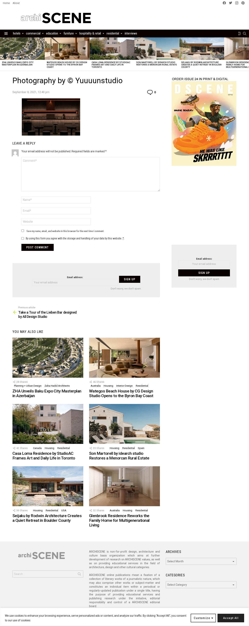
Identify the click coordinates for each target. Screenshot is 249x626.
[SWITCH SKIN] (239, 33)
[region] (124, 617)
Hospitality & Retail (90, 33)
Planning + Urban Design (27, 385)
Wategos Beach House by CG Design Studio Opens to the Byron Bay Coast (67, 64)
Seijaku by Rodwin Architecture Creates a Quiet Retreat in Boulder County (201, 64)
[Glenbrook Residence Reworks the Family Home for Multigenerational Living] (124, 486)
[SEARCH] (244, 33)
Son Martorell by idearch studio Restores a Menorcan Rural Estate (156, 63)
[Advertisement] (204, 207)
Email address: (75, 277)
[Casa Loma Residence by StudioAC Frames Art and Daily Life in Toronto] (112, 48)
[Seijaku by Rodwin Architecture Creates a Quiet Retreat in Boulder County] (201, 48)
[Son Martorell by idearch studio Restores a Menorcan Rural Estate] (156, 48)
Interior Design (124, 385)
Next (247, 54)
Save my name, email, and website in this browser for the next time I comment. (65, 231)
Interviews (131, 33)
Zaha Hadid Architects (57, 385)
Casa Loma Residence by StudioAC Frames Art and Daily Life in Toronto (111, 64)
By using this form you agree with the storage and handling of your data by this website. (75, 238)
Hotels (16, 33)
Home (6, 3)
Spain (141, 448)
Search (79, 574)
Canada (37, 448)
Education (52, 33)
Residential (113, 33)
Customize (202, 618)
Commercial (33, 33)
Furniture (69, 33)
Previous (2, 54)
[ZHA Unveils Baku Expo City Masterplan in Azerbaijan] (22, 48)
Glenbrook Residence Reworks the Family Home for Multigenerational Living (119, 520)
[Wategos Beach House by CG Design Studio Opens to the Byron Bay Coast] (67, 48)
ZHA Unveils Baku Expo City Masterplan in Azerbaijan (17, 63)
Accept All (230, 618)
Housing (108, 385)
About (16, 3)
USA (63, 510)
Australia (96, 385)
